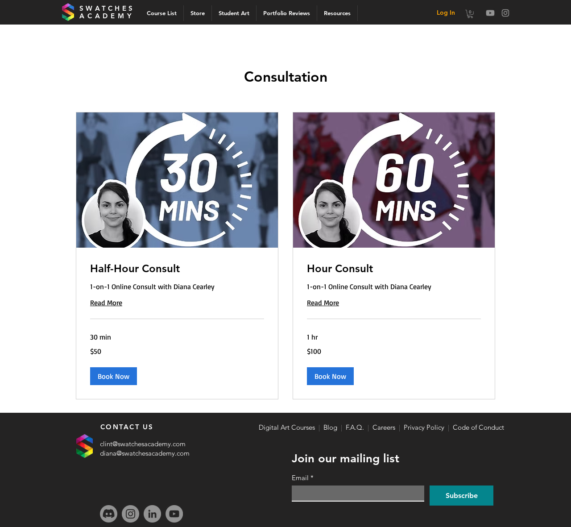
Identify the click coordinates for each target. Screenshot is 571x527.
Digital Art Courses (287, 427)
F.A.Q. (355, 427)
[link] (177, 268)
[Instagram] (505, 13)
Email (303, 478)
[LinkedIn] (152, 514)
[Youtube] (490, 13)
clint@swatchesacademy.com (143, 444)
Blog (330, 427)
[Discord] (108, 514)
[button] (470, 14)
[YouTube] (174, 514)
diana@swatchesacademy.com (145, 453)
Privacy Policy (424, 427)
